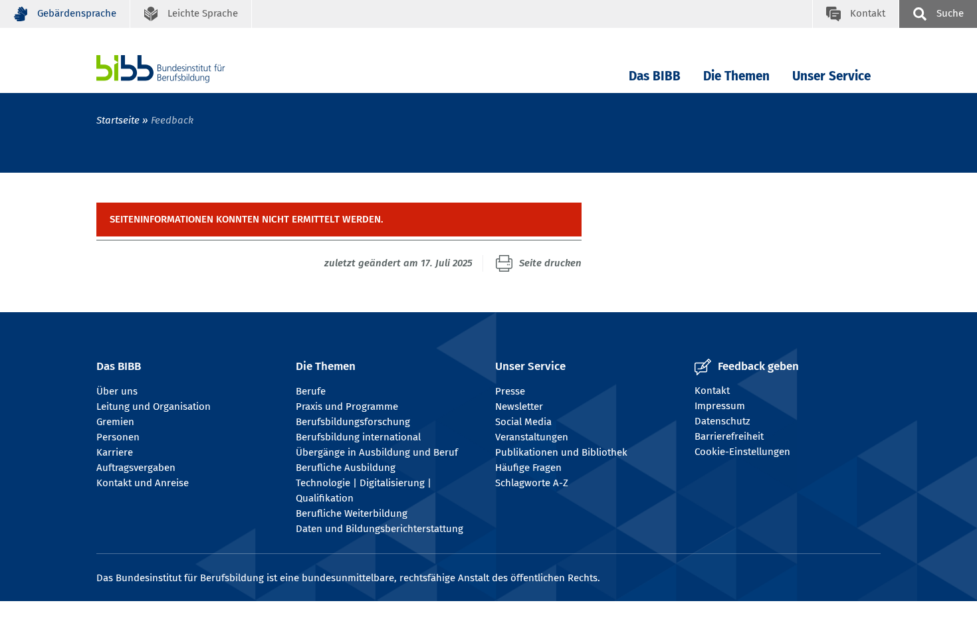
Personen (118, 437)
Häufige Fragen (528, 468)
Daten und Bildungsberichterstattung (379, 529)
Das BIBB (655, 76)
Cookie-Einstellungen (742, 452)
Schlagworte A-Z (531, 483)
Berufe (311, 391)
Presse (510, 391)
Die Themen (736, 76)
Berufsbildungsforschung (353, 422)
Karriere (114, 452)
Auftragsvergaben (135, 468)
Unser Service (831, 76)
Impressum (720, 406)
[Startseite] (180, 68)
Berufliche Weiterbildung (351, 513)
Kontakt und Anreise (142, 483)
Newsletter (519, 406)
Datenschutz (722, 421)
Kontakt (712, 391)
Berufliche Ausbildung (345, 468)
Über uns (117, 391)
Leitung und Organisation (153, 406)
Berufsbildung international (358, 437)
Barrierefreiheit (729, 436)
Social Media (523, 422)
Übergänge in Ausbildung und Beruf (377, 452)
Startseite (118, 120)
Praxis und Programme (347, 406)
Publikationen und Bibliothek (561, 452)
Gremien (115, 422)
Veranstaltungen (531, 437)
